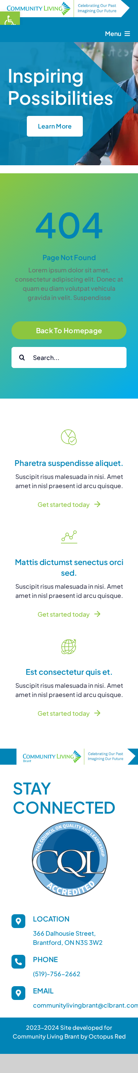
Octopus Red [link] (107, 1036)
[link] (10, 21)
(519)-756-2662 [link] (56, 974)
